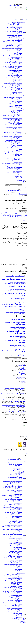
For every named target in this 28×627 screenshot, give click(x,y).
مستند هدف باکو (18, 90)
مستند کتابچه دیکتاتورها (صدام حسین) (13, 127)
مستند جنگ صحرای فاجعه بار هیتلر (14, 50)
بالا (26, 453)
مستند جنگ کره (18, 105)
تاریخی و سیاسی (21, 133)
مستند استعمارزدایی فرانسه (15, 98)
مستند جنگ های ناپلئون (17, 26)
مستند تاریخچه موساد (17, 137)
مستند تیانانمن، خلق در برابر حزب (14, 169)
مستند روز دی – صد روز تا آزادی (15, 44)
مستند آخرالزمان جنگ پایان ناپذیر (14, 37)
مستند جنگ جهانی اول (17, 33)
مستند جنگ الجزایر (18, 114)
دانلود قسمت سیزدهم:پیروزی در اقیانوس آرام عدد (16, 208)
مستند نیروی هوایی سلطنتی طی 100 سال (12, 94)
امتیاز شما (24, 245)
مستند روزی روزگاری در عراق (15, 121)
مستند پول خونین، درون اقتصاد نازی (14, 45)
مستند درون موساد (17, 164)
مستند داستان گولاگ (17, 150)
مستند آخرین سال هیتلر (17, 92)
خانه (26, 194)
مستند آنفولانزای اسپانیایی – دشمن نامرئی (12, 151)
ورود (21, 5)
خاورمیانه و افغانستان (20, 108)
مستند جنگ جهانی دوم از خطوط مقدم (13, 46)
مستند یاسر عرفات (17, 110)
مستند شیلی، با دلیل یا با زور (15, 142)
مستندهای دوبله (21, 175)
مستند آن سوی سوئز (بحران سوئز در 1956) (12, 118)
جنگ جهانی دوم (21, 38)
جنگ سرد (23, 96)
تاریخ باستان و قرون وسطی (18, 22)
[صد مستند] (18, 7)
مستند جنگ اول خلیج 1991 (16, 123)
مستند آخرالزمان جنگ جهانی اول (14, 35)
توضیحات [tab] (23, 218)
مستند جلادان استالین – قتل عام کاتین (13, 152)
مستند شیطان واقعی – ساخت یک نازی (13, 64)
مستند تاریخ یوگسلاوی (17, 159)
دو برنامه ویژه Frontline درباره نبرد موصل (12, 132)
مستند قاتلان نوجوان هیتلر (16, 61)
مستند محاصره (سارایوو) (16, 143)
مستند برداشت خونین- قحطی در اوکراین (13, 138)
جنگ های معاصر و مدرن (19, 370)
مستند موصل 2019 (18, 131)
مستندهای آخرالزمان (20, 375)
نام (26, 259)
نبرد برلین (22, 379)
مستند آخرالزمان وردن (17, 36)
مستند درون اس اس (17, 79)
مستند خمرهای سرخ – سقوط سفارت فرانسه (12, 136)
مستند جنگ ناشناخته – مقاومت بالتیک (13, 106)
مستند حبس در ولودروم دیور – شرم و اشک (12, 41)
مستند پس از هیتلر (18, 102)
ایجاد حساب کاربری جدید (13, 5)
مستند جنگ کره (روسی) (16, 101)
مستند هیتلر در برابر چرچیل (16, 84)
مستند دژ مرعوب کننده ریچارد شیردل (13, 31)
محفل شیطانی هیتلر (17, 54)
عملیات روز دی (21, 371)
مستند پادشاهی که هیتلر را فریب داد (14, 77)
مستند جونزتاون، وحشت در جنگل (14, 160)
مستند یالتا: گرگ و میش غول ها (15, 58)
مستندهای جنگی (22, 194)
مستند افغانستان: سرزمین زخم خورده (13, 119)
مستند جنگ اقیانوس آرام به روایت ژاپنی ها (12, 89)
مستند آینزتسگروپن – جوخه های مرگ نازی (12, 66)
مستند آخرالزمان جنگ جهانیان (15, 103)
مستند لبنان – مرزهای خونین (15, 111)
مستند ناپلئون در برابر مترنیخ (15, 24)
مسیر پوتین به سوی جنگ (16, 146)
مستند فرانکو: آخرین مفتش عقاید (14, 134)
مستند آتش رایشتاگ (17, 51)
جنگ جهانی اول (21, 32)
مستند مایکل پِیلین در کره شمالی (14, 172)
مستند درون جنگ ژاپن (17, 53)
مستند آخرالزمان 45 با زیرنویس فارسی (13, 62)
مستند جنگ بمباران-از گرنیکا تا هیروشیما (13, 83)
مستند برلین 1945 (18, 63)
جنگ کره (23, 368)
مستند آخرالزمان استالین (16, 73)
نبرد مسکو (22, 381)
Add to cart (16, 313)
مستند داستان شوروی (17, 173)
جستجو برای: (24, 358)
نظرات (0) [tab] (22, 220)
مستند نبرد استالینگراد (17, 76)
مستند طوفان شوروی (17, 71)
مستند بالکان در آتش (17, 145)
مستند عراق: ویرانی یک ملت (15, 112)
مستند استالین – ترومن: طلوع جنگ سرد (13, 97)
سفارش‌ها (22, 181)
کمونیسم (23, 373)
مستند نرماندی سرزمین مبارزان (15, 23)
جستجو (6, 358)
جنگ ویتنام (22, 369)
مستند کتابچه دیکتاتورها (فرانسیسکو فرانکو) (12, 163)
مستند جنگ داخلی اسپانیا (16, 155)
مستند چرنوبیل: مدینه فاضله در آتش (14, 140)
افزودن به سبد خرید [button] (14, 282)
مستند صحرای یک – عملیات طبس (14, 158)
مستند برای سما (18, 129)
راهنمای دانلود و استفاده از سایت (17, 178)
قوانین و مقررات (21, 180)
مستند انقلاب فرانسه (17, 28)
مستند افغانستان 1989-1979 (16, 120)
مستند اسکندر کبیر (18, 29)
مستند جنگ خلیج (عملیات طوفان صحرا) (13, 124)
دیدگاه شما (24, 248)
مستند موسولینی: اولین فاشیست (14, 40)
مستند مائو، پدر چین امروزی (15, 156)
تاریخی (23, 364)
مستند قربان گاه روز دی (16, 93)
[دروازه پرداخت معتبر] (20, 447)
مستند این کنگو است (17, 171)
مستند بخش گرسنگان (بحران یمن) (14, 116)
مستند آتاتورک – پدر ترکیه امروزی (14, 167)
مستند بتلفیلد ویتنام (17, 107)
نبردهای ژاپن (6, 212)
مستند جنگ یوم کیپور (17, 128)
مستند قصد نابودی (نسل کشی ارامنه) (13, 165)
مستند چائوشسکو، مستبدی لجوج (14, 168)
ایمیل (25, 261)
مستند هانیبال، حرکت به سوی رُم (14, 27)
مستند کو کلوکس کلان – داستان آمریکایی (13, 141)
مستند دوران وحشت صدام (16, 125)
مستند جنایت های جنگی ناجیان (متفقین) (13, 85)
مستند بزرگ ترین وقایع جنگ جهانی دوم (13, 72)
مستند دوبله (22, 374)
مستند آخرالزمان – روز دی (16, 42)
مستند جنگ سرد (18, 99)
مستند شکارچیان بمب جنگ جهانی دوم (13, 59)
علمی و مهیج (19, 177)
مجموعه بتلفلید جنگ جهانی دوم (15, 75)
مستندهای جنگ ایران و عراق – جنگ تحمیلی (12, 115)
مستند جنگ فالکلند (18, 162)
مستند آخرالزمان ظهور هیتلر (15, 81)
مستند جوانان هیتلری (17, 80)
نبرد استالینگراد (21, 378)
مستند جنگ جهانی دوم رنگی (16, 70)
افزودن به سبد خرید (23, 211)
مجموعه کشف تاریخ (17, 154)
